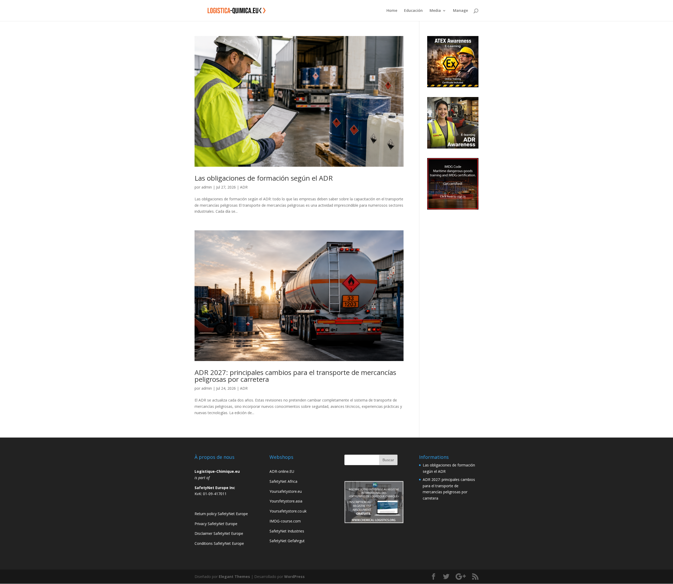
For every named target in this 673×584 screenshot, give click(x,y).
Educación (413, 11)
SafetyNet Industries (286, 531)
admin (206, 187)
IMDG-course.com (285, 521)
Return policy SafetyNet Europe (221, 513)
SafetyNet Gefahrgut (287, 540)
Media (435, 11)
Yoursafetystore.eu (285, 491)
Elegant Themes (234, 576)
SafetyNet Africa (283, 481)
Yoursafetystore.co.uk (288, 511)
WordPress (294, 576)
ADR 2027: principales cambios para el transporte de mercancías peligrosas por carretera (295, 376)
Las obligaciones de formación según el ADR (264, 178)
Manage (460, 11)
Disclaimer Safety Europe (219, 533)
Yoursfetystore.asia (285, 501)
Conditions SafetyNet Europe (219, 543)
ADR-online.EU (281, 471)
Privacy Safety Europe (216, 523)
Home (391, 11)
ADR (244, 187)
